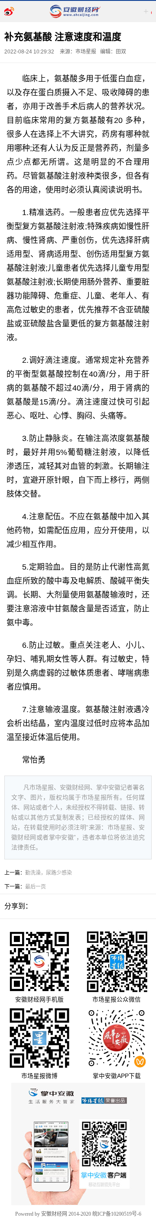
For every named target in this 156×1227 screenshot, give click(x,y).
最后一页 (35, 887)
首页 (9, 11)
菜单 (146, 11)
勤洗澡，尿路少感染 (48, 873)
